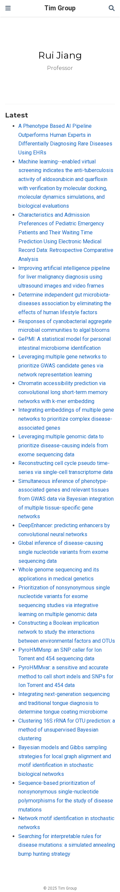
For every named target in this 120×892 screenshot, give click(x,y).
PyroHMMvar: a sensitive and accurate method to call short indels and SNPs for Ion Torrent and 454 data (65, 676)
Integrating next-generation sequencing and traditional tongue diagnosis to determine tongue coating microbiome (64, 703)
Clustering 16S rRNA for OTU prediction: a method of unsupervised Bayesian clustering (66, 730)
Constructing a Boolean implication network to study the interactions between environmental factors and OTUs (66, 632)
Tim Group (60, 8)
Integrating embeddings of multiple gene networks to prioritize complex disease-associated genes (66, 419)
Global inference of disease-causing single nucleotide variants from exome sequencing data (63, 552)
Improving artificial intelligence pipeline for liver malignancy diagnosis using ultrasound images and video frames (64, 277)
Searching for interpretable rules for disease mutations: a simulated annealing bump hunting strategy (66, 845)
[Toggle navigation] (8, 8)
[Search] (112, 8)
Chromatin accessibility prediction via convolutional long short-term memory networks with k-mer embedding (63, 392)
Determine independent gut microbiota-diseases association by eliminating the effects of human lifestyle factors (64, 304)
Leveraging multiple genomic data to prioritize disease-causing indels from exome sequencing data (63, 445)
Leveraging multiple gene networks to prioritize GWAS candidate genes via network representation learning (62, 365)
